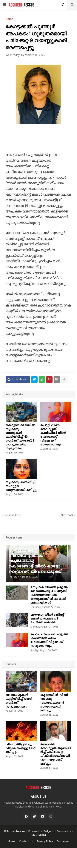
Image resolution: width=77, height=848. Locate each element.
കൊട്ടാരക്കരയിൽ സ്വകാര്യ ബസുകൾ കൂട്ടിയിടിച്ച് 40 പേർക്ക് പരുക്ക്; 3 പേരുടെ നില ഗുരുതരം (21, 437)
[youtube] (42, 816)
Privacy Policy (44, 841)
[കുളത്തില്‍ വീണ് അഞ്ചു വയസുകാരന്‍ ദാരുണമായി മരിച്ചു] (55, 681)
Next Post (67, 515)
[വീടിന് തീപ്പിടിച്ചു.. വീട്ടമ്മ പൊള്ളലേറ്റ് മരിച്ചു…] (21, 731)
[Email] (57, 379)
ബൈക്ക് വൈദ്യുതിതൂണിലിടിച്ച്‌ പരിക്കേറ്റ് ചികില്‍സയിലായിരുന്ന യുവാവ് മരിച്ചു (55, 754)
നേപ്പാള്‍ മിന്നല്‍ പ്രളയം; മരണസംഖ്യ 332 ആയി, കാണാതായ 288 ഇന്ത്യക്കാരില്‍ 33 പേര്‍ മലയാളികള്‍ (49, 595)
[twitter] (34, 816)
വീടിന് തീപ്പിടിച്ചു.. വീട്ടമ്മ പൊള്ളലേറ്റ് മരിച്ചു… (21, 748)
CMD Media (38, 835)
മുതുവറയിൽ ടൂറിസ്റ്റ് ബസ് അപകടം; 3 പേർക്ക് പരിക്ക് (47, 619)
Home (9, 19)
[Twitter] (34, 379)
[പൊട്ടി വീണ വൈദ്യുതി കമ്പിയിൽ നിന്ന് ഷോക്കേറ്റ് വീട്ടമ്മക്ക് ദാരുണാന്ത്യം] (55, 412)
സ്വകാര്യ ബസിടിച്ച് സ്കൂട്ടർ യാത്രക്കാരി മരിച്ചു (21, 486)
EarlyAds (48, 831)
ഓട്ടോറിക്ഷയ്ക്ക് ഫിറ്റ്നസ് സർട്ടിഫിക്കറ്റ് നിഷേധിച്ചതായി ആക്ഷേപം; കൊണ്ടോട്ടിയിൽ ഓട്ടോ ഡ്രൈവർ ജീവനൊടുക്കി (37, 558)
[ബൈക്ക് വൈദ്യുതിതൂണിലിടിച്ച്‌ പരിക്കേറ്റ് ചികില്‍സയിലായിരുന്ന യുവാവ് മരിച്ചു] (55, 731)
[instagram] (51, 816)
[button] (4, 5)
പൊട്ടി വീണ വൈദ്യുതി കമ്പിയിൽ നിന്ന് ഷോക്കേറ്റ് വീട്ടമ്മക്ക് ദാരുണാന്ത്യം (53, 435)
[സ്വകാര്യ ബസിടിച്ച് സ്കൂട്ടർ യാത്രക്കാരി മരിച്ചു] (21, 469)
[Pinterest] (49, 379)
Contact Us (26, 841)
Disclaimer (63, 841)
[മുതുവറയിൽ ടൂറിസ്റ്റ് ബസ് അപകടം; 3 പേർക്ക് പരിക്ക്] (17, 620)
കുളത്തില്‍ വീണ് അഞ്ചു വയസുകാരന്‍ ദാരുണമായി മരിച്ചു (54, 702)
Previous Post (12, 515)
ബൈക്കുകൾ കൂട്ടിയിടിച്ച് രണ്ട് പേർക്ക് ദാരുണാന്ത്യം (19, 700)
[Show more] (64, 379)
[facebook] (26, 816)
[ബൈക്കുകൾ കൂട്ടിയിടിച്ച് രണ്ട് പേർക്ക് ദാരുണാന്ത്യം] (21, 681)
